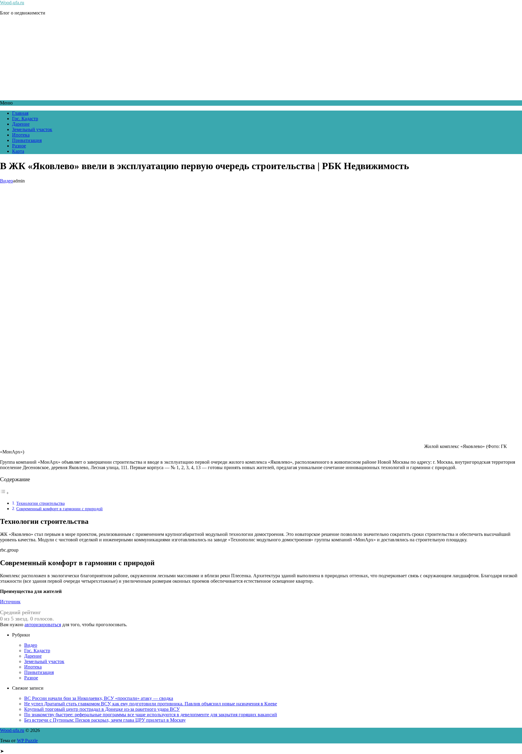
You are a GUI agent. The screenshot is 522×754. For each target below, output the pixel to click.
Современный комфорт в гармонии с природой (59, 508)
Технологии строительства (40, 503)
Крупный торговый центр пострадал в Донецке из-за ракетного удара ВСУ (102, 709)
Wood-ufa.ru (12, 2)
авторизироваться (42, 624)
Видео (6, 180)
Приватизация (27, 140)
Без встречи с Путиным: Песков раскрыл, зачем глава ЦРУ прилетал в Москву (105, 720)
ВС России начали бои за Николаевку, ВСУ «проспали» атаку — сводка (98, 698)
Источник (10, 601)
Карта (18, 151)
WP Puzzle (27, 740)
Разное (19, 145)
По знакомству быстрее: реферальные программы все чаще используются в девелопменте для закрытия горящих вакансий (150, 714)
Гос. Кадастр (25, 118)
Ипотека (21, 134)
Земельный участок (32, 129)
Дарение (21, 124)
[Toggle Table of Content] (4, 492)
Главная (20, 113)
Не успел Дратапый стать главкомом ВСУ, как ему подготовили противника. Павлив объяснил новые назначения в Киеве (150, 703)
